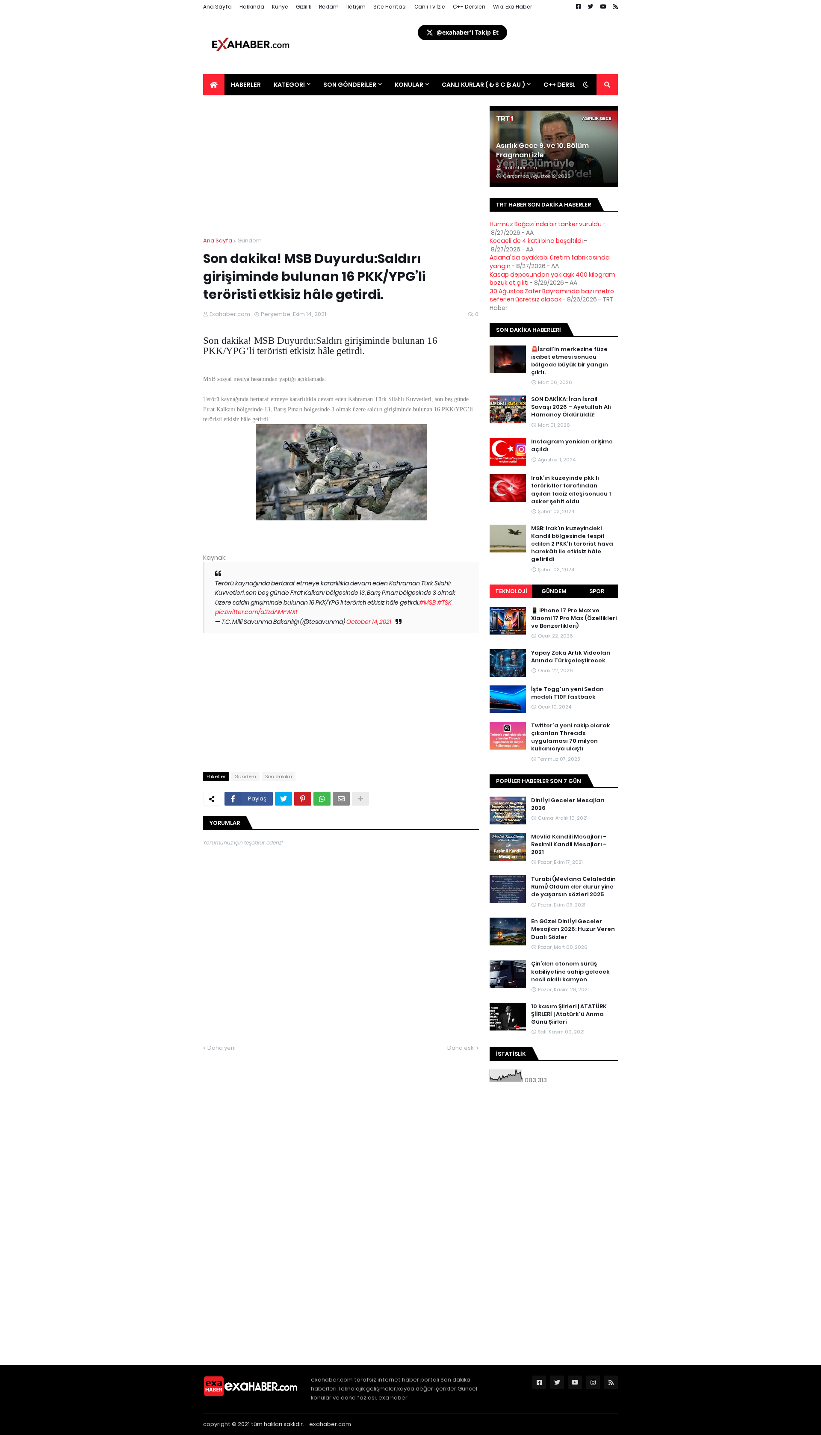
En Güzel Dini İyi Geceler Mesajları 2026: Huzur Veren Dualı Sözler (573, 929)
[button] (586, 84)
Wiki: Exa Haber (512, 6)
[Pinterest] (302, 799)
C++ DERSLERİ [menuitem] (564, 84)
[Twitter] (283, 799)
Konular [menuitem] (409, 84)
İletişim (356, 6)
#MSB (427, 602)
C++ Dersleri (469, 6)
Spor (596, 591)
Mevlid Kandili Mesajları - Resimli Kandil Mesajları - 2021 (568, 844)
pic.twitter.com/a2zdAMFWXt (256, 612)
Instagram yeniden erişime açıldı (572, 445)
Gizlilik (303, 6)
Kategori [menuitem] (289, 84)
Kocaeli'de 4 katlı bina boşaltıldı (536, 240)
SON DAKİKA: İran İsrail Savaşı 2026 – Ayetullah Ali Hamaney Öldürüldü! (571, 407)
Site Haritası (390, 6)
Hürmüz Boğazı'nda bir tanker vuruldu (546, 224)
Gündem (249, 240)
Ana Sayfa (217, 6)
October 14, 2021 (368, 621)
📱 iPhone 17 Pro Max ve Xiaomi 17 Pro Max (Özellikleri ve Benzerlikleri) (574, 618)
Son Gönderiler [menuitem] (349, 84)
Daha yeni (221, 1048)
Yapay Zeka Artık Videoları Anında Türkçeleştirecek (571, 656)
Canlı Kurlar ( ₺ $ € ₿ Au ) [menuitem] (483, 84)
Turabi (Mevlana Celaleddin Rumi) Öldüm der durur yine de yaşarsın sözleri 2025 (573, 886)
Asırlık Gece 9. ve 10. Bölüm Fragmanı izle (542, 150)
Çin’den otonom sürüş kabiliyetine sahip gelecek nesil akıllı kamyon (570, 971)
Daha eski (461, 1048)
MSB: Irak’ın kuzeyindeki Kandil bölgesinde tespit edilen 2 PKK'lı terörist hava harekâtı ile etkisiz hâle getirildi (572, 544)
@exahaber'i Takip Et (468, 32)
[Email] (341, 799)
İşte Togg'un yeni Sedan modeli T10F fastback (567, 693)
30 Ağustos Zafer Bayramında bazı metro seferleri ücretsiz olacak (552, 295)
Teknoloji (511, 591)
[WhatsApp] (322, 799)
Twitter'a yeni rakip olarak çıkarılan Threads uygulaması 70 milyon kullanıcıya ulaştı (570, 737)
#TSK (444, 602)
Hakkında (251, 6)
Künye (280, 6)
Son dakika (278, 776)
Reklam (329, 6)
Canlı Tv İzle (429, 6)
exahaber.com (330, 1424)
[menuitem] (213, 84)
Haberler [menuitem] (246, 84)
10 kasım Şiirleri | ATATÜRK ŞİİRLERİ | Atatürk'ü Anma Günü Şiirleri (569, 1014)
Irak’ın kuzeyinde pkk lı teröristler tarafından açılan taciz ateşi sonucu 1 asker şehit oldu (571, 489)
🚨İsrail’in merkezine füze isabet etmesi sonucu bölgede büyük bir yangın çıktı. (569, 361)
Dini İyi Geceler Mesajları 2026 (568, 804)
